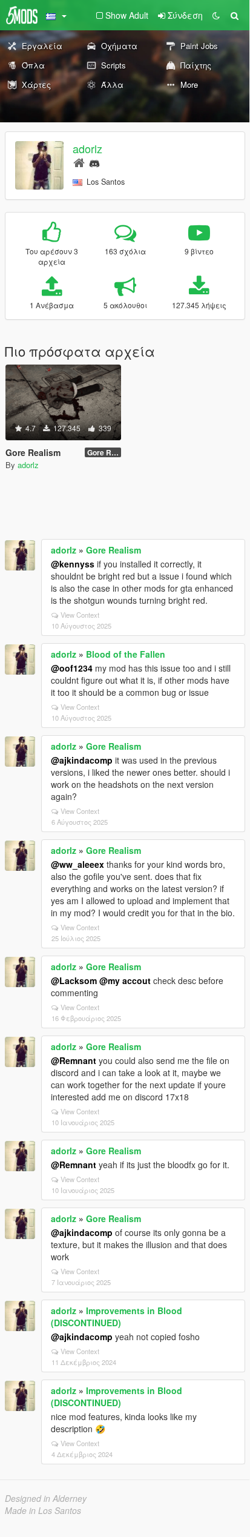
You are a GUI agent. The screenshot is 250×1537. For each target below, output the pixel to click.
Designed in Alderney (46, 1498)
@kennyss (72, 564)
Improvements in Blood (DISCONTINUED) (116, 1316)
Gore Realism (113, 550)
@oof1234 (72, 668)
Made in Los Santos (43, 1510)
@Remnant (73, 1060)
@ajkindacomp (82, 760)
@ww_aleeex (77, 864)
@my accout (125, 980)
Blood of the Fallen (125, 654)
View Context (80, 615)
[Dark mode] (216, 15)
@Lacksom (74, 980)
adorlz (87, 148)
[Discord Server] (94, 162)
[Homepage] (79, 162)
